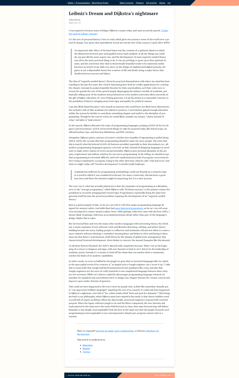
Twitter (86, 351)
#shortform (74, 19)
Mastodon (88, 345)
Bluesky (86, 348)
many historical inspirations (129, 208)
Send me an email (104, 330)
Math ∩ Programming (79, 2)
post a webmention (124, 330)
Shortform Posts (100, 2)
